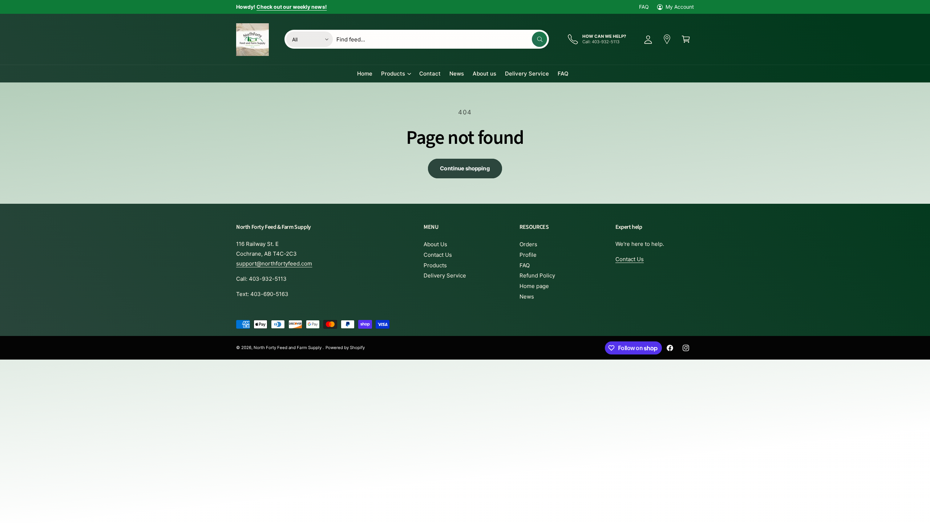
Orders (528, 244)
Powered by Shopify (345, 347)
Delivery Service (445, 275)
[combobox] (442, 39)
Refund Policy (537, 275)
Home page (534, 286)
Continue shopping (465, 168)
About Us (435, 244)
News (526, 296)
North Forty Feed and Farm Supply (288, 347)
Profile (528, 254)
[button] (685, 39)
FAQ (644, 7)
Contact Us (438, 254)
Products (393, 73)
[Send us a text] (667, 39)
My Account (680, 7)
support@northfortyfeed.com (274, 263)
